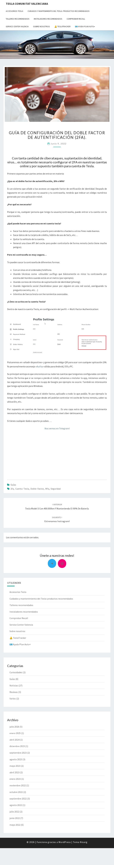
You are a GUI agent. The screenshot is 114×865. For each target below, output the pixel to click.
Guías (13, 484)
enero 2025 (15, 733)
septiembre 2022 (18, 798)
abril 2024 (14, 739)
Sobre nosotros (41, 26)
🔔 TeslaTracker (62, 26)
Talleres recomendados (17, 18)
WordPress (64, 842)
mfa (47, 488)
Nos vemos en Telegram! (57, 428)
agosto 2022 (16, 805)
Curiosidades (16, 672)
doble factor (37, 488)
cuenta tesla (22, 488)
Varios (13, 698)
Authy (40, 366)
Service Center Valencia (17, 26)
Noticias (14, 685)
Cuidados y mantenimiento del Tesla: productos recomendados (59, 11)
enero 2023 (15, 778)
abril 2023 (14, 772)
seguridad (56, 488)
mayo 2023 (15, 765)
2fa (12, 488)
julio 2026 (14, 726)
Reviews (14, 692)
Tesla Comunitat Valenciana (27, 3)
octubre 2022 (16, 792)
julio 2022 (14, 811)
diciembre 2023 (17, 746)
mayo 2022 (15, 824)
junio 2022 (15, 818)
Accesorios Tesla (14, 11)
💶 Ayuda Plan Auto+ (85, 26)
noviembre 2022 (18, 785)
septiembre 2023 (18, 752)
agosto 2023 (16, 759)
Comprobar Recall (76, 18)
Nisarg (83, 842)
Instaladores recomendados (48, 18)
